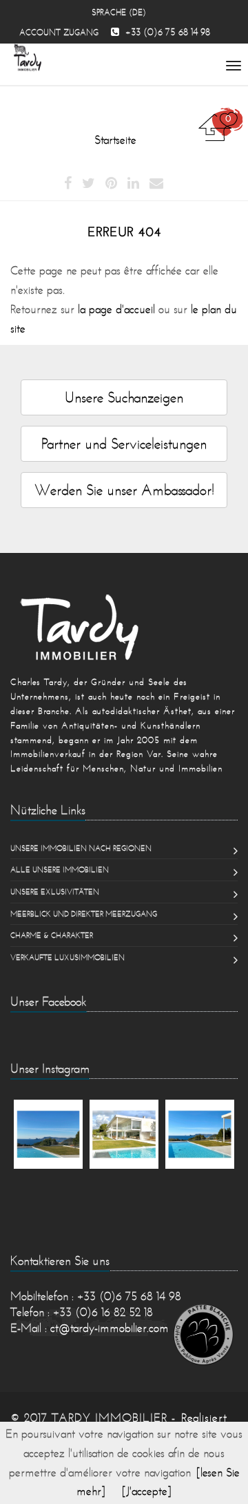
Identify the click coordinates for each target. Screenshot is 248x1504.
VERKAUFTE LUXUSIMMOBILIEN (67, 957)
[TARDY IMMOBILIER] (124, 626)
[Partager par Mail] (156, 183)
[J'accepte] (147, 1490)
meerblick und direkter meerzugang (83, 914)
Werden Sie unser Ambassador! (124, 489)
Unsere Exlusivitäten (54, 891)
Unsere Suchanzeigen (124, 397)
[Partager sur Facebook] (68, 183)
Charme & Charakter (51, 935)
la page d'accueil (116, 309)
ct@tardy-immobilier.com (109, 1327)
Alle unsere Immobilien (59, 869)
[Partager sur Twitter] (88, 183)
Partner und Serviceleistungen (124, 443)
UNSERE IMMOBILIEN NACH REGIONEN (81, 848)
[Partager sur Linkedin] (133, 183)
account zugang (59, 32)
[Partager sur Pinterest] (111, 183)
